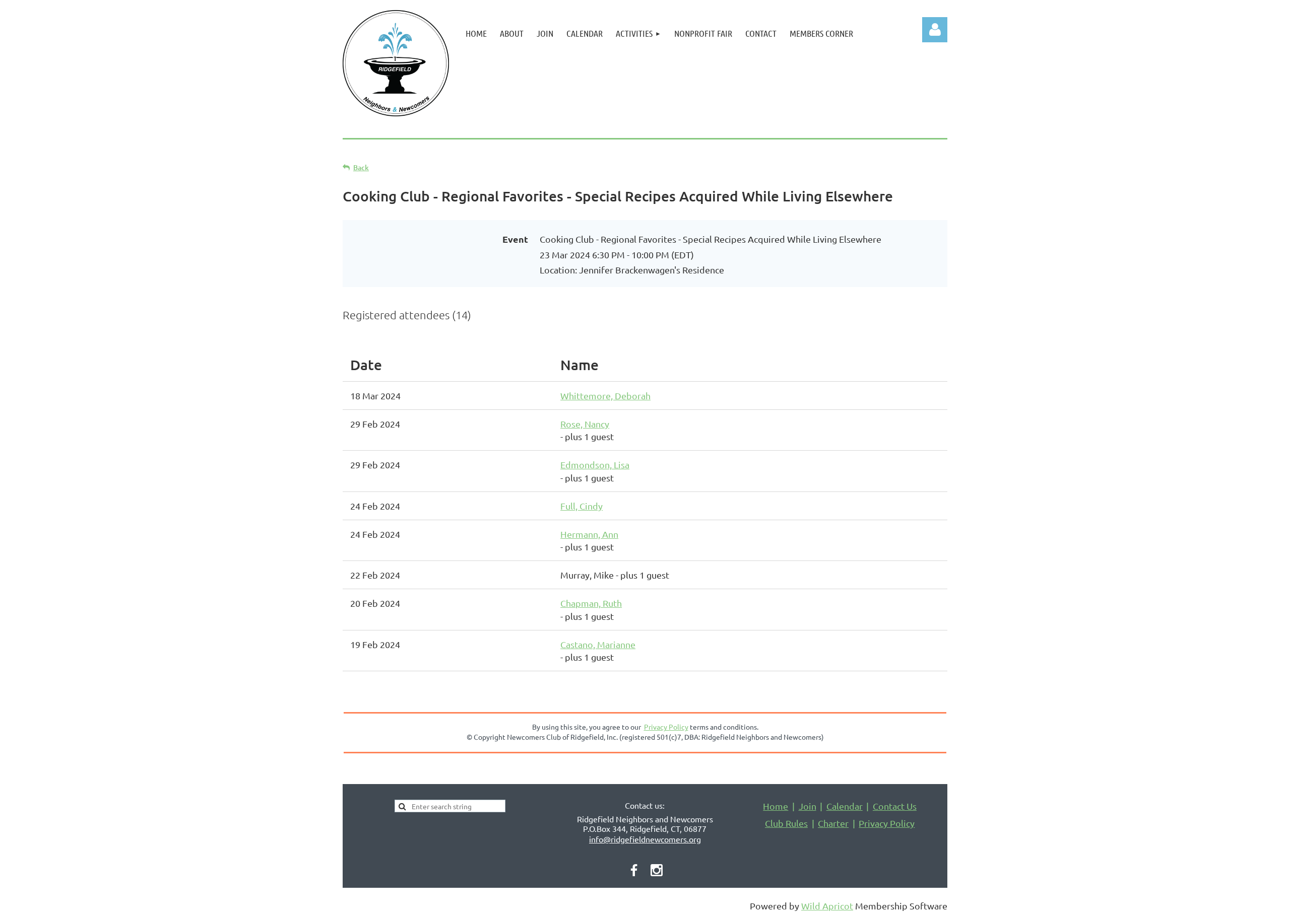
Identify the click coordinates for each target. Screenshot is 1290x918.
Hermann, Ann (589, 534)
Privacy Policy (887, 823)
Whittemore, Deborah (605, 395)
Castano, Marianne (597, 644)
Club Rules (786, 823)
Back (361, 167)
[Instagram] (657, 870)
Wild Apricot (827, 905)
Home (775, 806)
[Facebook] (634, 870)
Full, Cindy (581, 506)
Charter (833, 823)
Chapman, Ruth (591, 603)
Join (807, 806)
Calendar (844, 806)
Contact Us (895, 806)
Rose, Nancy (584, 423)
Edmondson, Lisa (594, 464)
